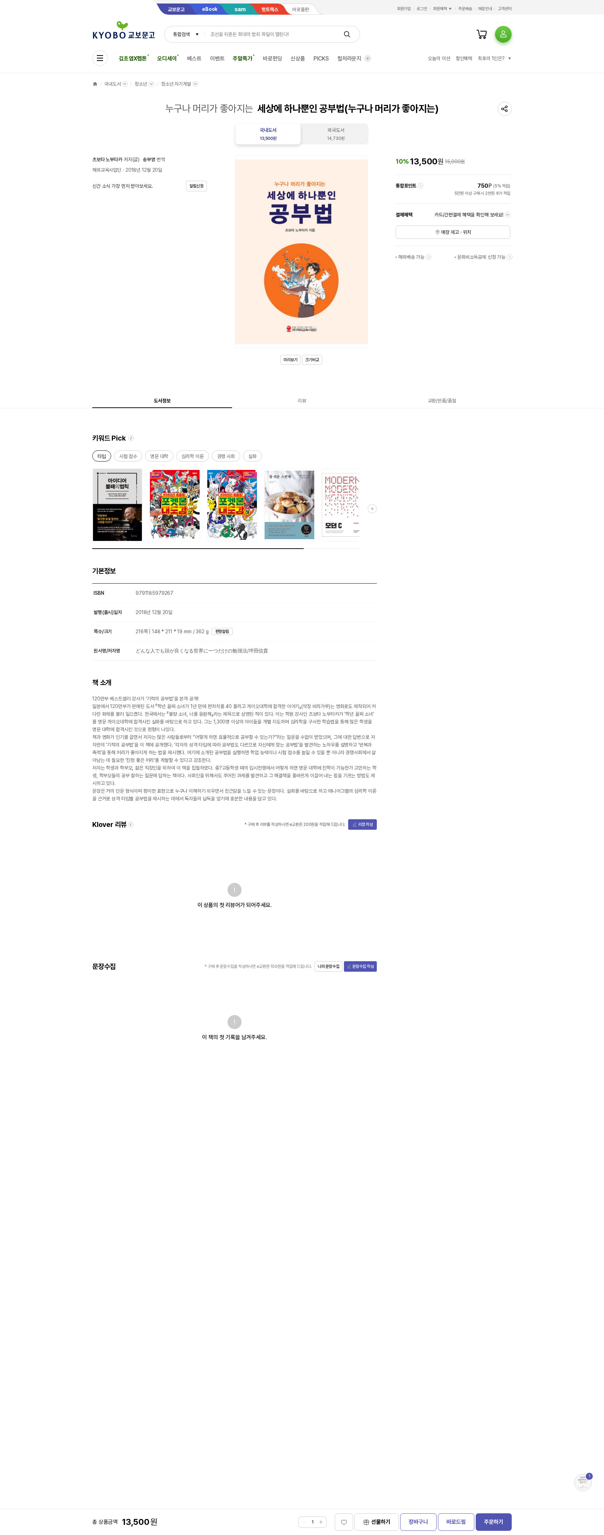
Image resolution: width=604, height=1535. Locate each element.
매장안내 (485, 8)
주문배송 (465, 8)
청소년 (141, 84)
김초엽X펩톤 (133, 58)
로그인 (422, 8)
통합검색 (181, 34)
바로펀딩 (272, 58)
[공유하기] (505, 109)
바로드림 (456, 1522)
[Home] (95, 84)
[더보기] (367, 58)
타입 (102, 458)
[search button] (347, 34)
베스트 (194, 58)
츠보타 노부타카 (107, 159)
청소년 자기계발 (176, 84)
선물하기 (380, 1522)
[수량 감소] (304, 1522)
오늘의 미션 (439, 58)
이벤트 (217, 58)
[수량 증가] (321, 1522)
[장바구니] (481, 34)
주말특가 (242, 58)
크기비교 (312, 359)
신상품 (297, 58)
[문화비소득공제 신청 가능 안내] (509, 257)
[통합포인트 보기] (420, 185)
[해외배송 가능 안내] (428, 257)
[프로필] (503, 34)
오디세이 (167, 58)
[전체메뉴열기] (100, 58)
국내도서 (112, 84)
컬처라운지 (349, 58)
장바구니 (418, 1522)
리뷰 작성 (365, 824)
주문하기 (493, 1522)
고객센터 (505, 8)
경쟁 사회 (226, 458)
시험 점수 (128, 458)
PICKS (321, 58)
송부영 (149, 159)
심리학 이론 (192, 458)
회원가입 (404, 8)
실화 (252, 458)
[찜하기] (344, 1522)
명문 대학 (159, 458)
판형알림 (222, 631)
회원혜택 (440, 8)
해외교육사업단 (106, 170)
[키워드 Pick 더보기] (372, 508)
